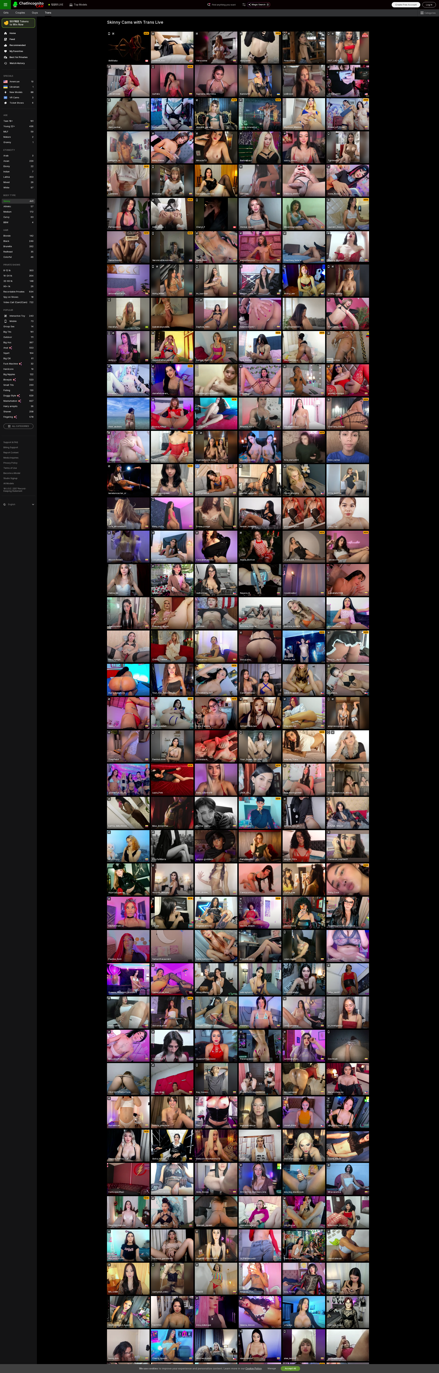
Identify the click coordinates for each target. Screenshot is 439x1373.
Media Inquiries (11, 458)
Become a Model (11, 473)
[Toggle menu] (5, 4)
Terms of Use (10, 468)
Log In (429, 4)
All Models (8, 483)
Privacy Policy (10, 463)
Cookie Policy (253, 1368)
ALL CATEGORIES (20, 426)
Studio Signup (10, 478)
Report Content (11, 452)
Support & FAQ (10, 442)
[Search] (244, 4)
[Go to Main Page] (28, 4)
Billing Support (10, 447)
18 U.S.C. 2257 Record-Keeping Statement (14, 489)
